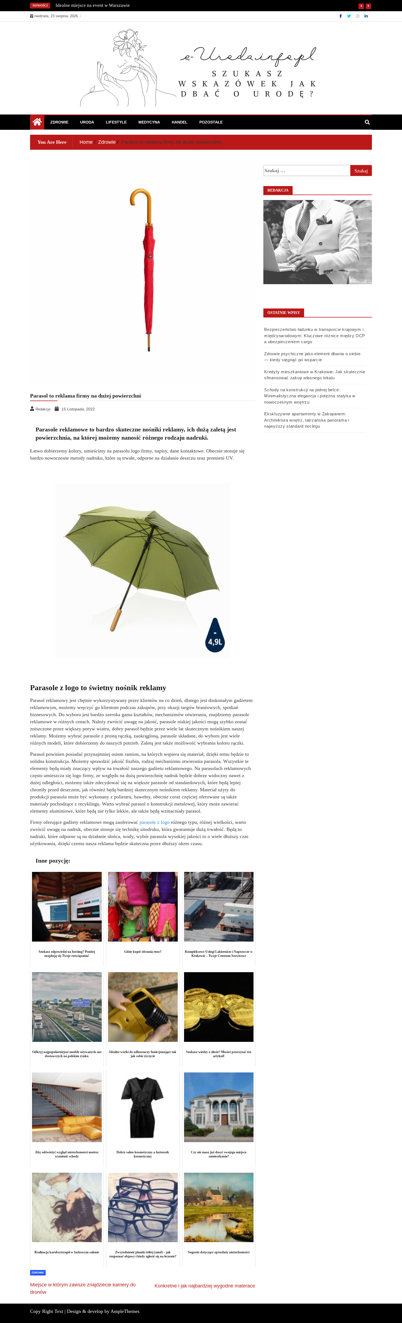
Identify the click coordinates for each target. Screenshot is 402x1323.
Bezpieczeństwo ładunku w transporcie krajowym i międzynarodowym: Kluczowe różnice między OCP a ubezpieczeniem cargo (314, 335)
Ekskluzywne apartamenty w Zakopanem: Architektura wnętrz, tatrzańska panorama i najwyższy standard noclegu (306, 419)
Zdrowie (59, 122)
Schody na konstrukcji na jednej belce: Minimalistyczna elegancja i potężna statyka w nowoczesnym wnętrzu (310, 395)
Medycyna (149, 122)
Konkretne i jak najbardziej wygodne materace (205, 1286)
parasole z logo (154, 822)
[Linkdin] (366, 16)
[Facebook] (341, 16)
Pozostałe (211, 122)
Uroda (87, 122)
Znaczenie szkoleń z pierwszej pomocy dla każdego (106, 5)
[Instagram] (358, 16)
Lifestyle (116, 122)
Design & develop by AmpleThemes (103, 1311)
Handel (180, 122)
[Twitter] (349, 16)
